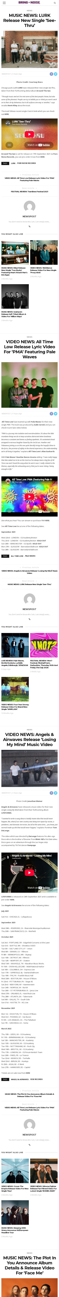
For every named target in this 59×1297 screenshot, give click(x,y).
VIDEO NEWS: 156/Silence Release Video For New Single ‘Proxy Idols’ (43, 270)
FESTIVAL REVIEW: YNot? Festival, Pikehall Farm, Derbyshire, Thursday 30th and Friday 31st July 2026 (44, 664)
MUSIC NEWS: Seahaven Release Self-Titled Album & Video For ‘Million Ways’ (13, 314)
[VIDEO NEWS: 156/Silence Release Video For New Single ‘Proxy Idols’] (44, 252)
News (29, 11)
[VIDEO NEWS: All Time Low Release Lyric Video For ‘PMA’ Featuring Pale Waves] (29, 384)
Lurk (13, 163)
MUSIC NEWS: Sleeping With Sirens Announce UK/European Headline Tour (14, 1230)
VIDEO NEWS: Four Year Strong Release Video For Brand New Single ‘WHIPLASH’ (15, 706)
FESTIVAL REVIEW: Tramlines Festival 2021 (29, 191)
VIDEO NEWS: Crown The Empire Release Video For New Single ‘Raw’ (14, 1188)
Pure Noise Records (26, 163)
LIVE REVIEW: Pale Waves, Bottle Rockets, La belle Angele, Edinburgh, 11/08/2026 (14, 663)
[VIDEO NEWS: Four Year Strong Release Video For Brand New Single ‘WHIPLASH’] (15, 689)
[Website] (29, 226)
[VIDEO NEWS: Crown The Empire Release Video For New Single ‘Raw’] (15, 1170)
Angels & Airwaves (20, 1079)
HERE (6, 114)
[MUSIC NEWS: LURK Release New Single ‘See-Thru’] (29, 49)
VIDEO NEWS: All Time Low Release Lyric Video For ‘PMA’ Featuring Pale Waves (29, 179)
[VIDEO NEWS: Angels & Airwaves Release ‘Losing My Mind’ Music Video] (29, 768)
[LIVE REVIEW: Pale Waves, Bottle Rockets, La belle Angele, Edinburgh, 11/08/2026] (15, 645)
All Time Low (17, 556)
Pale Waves (30, 556)
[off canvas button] (4, 2)
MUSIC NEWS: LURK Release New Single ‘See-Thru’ (29, 584)
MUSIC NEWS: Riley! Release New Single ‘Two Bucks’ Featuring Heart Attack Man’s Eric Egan (14, 271)
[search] (55, 2)
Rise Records (36, 1079)
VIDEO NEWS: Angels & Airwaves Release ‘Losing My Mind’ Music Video (29, 572)
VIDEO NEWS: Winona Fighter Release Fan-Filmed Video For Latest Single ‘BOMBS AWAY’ (43, 1188)
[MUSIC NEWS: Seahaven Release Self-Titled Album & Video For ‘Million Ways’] (15, 296)
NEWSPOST (6, 74)
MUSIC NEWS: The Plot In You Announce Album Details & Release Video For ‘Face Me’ (29, 1095)
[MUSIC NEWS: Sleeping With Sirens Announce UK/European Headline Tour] (15, 1212)
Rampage (31, 845)
